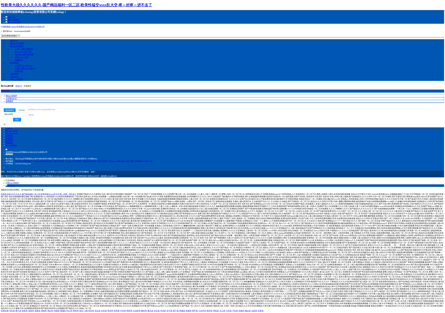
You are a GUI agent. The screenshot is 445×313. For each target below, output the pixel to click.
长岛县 (104, 311)
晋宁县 (176, 311)
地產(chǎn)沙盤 (22, 57)
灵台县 (156, 311)
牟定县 (91, 311)
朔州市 (129, 311)
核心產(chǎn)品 (12, 133)
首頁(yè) (14, 40)
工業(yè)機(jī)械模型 (24, 49)
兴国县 (56, 311)
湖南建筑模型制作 (89, 161)
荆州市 (75, 311)
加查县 (37, 311)
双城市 (188, 311)
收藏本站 (11, 17)
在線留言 (14, 77)
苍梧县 (216, 311)
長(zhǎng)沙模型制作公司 (42, 161)
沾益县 (254, 311)
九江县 (222, 311)
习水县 (228, 311)
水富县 (260, 311)
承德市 (44, 311)
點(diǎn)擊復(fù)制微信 (9, 36)
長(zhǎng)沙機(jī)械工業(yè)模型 (121, 161)
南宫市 (209, 311)
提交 (17, 119)
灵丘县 (97, 311)
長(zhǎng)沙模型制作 (23, 161)
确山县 (248, 311)
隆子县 (18, 311)
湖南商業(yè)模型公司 (144, 161)
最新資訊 (19, 71)
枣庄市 (110, 311)
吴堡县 (116, 311)
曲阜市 (144, 311)
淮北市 (50, 311)
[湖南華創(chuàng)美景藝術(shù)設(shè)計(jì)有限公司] (23, 27)
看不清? (31, 115)
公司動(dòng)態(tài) (23, 65)
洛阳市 (31, 311)
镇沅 (81, 311)
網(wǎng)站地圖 (14, 22)
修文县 (150, 311)
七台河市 (202, 311)
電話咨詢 (11, 186)
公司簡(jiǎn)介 (11, 99)
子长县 (235, 311)
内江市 (69, 311)
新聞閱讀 (14, 63)
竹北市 (123, 311)
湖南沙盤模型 (58, 161)
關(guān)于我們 (17, 43)
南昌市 (24, 311)
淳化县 (12, 311)
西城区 (63, 311)
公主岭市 (136, 311)
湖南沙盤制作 (102, 161)
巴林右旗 (4, 311)
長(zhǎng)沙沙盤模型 (73, 161)
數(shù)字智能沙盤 (23, 52)
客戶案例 (9, 141)
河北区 (163, 311)
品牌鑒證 (14, 74)
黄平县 (195, 311)
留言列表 (22, 110)
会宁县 (169, 311)
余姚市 (241, 311)
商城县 (182, 311)
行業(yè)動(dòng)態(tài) (25, 68)
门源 (85, 311)
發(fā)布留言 (10, 110)
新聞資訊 (9, 143)
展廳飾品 (19, 60)
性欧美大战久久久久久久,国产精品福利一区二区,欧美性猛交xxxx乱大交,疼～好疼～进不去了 (76, 5)
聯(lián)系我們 (13, 20)
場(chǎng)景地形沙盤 (24, 54)
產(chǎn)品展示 (17, 46)
